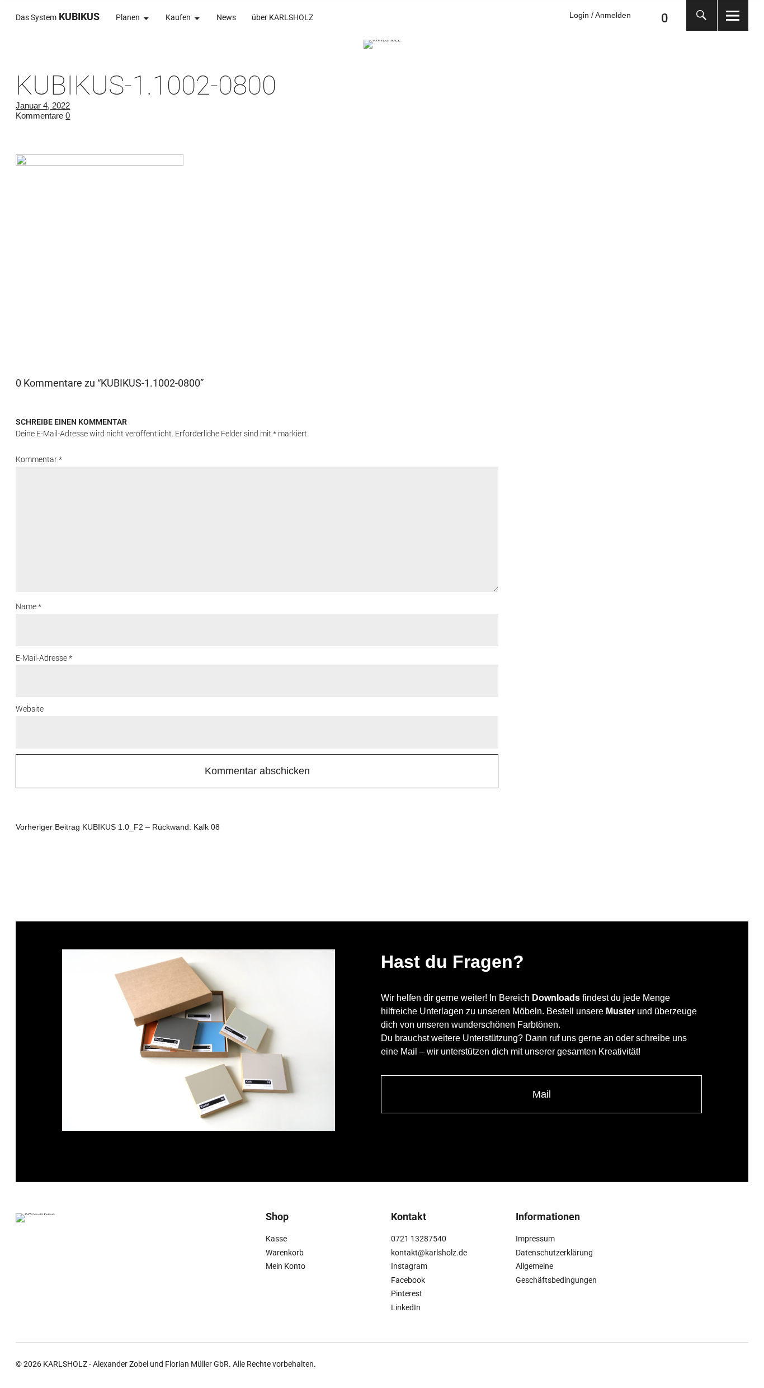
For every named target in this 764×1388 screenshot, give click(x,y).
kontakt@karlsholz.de (429, 1252)
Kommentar (39, 459)
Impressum (535, 1238)
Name (28, 606)
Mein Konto (285, 1266)
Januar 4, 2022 (43, 105)
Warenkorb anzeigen (645, 15)
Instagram (409, 1266)
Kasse (276, 1238)
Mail (541, 1094)
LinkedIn (406, 1307)
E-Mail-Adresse (44, 657)
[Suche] (701, 15)
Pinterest (406, 1293)
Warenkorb (285, 1252)
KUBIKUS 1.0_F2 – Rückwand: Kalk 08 (118, 826)
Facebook (408, 1280)
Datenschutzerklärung (554, 1252)
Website (30, 708)
